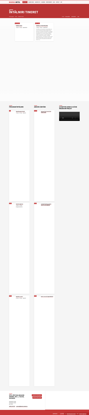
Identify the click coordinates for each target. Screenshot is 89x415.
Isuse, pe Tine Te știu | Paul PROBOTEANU (46, 112)
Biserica (14, 2)
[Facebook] (78, 2)
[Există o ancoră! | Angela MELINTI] (37, 340)
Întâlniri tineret (21, 16)
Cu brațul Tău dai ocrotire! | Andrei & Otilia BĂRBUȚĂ (46, 204)
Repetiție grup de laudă (20, 111)
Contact (58, 2)
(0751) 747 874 (12, 406)
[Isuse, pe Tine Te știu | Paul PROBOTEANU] (37, 155)
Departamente (49, 2)
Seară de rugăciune (19, 203)
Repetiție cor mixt (19, 296)
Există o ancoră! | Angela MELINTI (47, 296)
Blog (54, 2)
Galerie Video (31, 2)
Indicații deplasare (37, 397)
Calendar (43, 2)
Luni (78, 16)
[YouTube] (79, 2)
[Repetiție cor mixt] (12, 340)
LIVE (61, 2)
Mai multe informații (36, 395)
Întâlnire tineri (19, 25)
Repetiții (24, 112)
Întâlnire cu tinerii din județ (42, 25)
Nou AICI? (25, 2)
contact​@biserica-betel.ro (21, 406)
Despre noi (55, 413)
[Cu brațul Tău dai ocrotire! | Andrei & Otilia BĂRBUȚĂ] (37, 248)
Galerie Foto (37, 2)
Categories (73, 16)
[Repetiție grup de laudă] (12, 155)
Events (16, 16)
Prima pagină (11, 16)
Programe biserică (19, 206)
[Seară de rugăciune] (12, 248)
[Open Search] (75, 2)
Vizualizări (67, 16)
